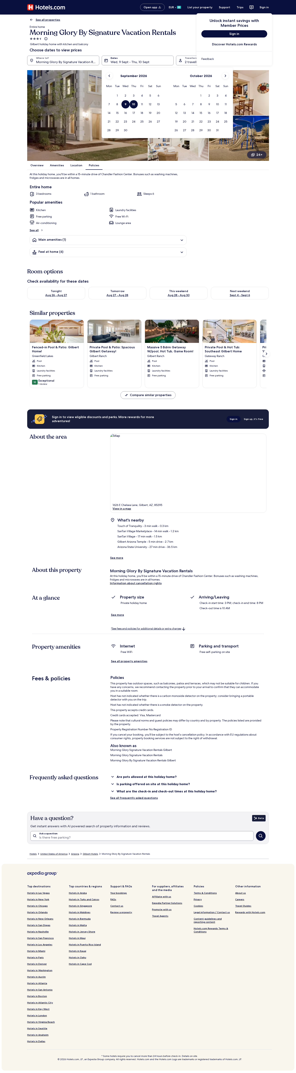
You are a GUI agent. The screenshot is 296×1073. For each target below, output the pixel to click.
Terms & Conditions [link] (205, 892)
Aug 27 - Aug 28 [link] (117, 295)
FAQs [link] (113, 899)
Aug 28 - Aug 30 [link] (179, 295)
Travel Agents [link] (160, 915)
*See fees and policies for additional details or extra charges (146, 628)
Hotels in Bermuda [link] (80, 918)
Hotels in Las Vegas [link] (38, 892)
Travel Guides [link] (243, 905)
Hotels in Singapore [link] (80, 905)
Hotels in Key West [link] (38, 1009)
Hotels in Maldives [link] (79, 912)
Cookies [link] (198, 905)
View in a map (122, 508)
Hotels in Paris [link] (35, 957)
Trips (240, 7)
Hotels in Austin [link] (36, 976)
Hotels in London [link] (37, 1015)
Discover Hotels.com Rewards (234, 44)
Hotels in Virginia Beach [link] (41, 1021)
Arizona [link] (75, 853)
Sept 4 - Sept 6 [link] (240, 295)
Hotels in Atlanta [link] (37, 983)
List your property (199, 7)
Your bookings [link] (118, 892)
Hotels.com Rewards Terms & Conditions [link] (211, 930)
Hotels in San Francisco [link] (40, 938)
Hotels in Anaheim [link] (38, 1034)
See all (34, 230)
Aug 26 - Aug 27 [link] (56, 295)
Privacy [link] (198, 899)
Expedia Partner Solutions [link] (167, 902)
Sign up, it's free (253, 418)
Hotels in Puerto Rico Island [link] (85, 944)
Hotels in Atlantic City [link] (40, 1002)
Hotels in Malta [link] (78, 925)
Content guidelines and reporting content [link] (208, 920)
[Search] (261, 836)
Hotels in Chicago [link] (37, 905)
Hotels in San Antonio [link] (40, 989)
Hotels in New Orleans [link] (40, 918)
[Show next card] (266, 354)
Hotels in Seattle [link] (37, 1028)
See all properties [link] (48, 20)
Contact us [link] (116, 905)
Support (224, 7)
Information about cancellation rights (136, 583)
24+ (259, 155)
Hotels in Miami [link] (36, 950)
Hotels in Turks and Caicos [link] (84, 899)
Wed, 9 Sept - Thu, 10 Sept (130, 62)
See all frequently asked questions (134, 798)
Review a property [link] (121, 912)
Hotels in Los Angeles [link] (39, 944)
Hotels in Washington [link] (39, 970)
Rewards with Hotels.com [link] (250, 912)
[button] (117, 96)
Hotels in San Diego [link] (38, 925)
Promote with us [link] (162, 909)
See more (116, 558)
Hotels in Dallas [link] (36, 1041)
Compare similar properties (150, 395)
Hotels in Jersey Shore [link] (82, 931)
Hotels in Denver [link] (37, 963)
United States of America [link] (53, 853)
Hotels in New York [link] (38, 899)
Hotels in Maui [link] (77, 938)
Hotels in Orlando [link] (37, 912)
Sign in (264, 7)
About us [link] (240, 892)
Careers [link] (239, 899)
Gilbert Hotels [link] (90, 853)
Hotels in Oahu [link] (77, 957)
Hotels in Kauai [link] (77, 950)
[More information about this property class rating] (45, 39)
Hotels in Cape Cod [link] (80, 963)
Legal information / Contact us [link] (212, 912)
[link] (234, 59)
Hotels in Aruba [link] (78, 892)
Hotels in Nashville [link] (38, 931)
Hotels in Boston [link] (37, 996)
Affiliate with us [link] (161, 896)
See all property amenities (129, 661)
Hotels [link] (33, 853)
